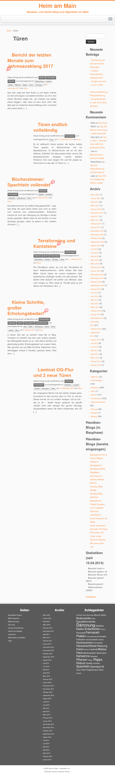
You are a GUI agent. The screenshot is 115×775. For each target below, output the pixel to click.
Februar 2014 (96, 361)
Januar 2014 (96, 365)
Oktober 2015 (96, 281)
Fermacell (80, 632)
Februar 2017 (96, 223)
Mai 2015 (94, 300)
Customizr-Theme (64, 771)
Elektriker (100, 625)
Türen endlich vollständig (50, 127)
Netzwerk (93, 656)
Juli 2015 (94, 292)
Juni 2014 (95, 346)
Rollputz (41, 194)
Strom (78, 670)
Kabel (79, 649)
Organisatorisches (41, 323)
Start (9, 30)
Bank (84, 615)
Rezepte (94, 412)
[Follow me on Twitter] (9, 19)
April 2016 (95, 260)
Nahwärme (83, 656)
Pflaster (90, 660)
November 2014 (48, 727)
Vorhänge (38, 85)
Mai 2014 (94, 350)
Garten (42, 78)
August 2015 (96, 289)
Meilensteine (101, 653)
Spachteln (12, 198)
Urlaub (11, 330)
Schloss (37, 388)
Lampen (48, 81)
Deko (93, 391)
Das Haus (102, 122)
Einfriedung (38, 327)
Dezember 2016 (97, 231)
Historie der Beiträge (15, 631)
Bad (25, 327)
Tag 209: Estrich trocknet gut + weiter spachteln (98, 130)
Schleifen (49, 194)
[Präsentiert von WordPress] (71, 768)
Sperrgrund (21, 198)
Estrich (103, 629)
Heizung (102, 646)
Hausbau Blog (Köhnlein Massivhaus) (96, 497)
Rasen (25, 85)
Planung (94, 409)
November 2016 (97, 234)
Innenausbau (50, 78)
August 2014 (96, 339)
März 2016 (95, 263)
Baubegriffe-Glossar (15, 615)
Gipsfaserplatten (84, 642)
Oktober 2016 (96, 238)
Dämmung (85, 625)
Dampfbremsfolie (85, 621)
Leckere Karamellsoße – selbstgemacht (97, 74)
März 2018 (95, 205)
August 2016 (96, 245)
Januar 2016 (96, 271)
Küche (47, 327)
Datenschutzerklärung (15, 628)
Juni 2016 (95, 252)
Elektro (80, 629)
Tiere (83, 669)
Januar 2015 (96, 314)
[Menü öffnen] (110, 19)
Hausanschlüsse (86, 646)
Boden (103, 615)
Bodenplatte (83, 618)
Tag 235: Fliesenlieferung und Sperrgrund (97, 169)
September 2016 (97, 241)
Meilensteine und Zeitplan (16, 637)
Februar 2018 (96, 209)
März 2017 (95, 220)
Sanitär (89, 663)
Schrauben (45, 388)
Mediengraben (89, 652)
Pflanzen (18, 85)
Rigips (97, 659)
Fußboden (67, 385)
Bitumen (97, 615)
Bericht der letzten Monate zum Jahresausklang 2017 (30, 60)
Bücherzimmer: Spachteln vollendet (28, 182)
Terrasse (55, 259)
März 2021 (95, 194)
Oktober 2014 (96, 328)
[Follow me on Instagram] (13, 19)
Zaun (17, 330)
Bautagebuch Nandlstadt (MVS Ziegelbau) (97, 469)
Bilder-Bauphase (13, 618)
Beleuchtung (39, 81)
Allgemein (95, 376)
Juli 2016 (94, 249)
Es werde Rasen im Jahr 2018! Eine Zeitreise (98, 102)
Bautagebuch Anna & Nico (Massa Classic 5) (98, 458)
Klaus (25, 88)
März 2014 (95, 357)
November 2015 (97, 278)
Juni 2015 (95, 296)
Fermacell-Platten (88, 634)
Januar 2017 (96, 227)
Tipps (10, 641)
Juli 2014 (94, 343)
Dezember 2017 (97, 212)
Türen (31, 85)
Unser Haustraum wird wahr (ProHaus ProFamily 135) (99, 529)
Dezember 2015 (97, 274)
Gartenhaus (38, 259)
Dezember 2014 (97, 318)
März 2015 (95, 307)
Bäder (31, 327)
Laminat (76, 385)
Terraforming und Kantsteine (54, 243)
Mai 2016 (94, 256)
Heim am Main (57, 5)
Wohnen (11, 81)
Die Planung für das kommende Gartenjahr (97, 63)
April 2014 (95, 354)
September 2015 (97, 285)
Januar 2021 (96, 198)
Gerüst (100, 639)
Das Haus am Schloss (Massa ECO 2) (97, 479)
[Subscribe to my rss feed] (5, 19)
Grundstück (98, 643)
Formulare (101, 636)
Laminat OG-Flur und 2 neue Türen (53, 372)
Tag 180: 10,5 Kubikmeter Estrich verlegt (98, 179)
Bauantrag (90, 615)
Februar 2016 (96, 267)
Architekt (79, 615)
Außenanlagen (70, 252)
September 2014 (48, 734)
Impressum (91, 596)
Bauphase (43, 191)
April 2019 (95, 202)
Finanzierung (91, 636)
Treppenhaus (92, 669)
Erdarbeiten (92, 629)
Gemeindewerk (92, 639)
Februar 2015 (96, 310)
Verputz (78, 673)
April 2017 (95, 216)
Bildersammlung (13, 621)
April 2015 (95, 303)
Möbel (11, 85)
